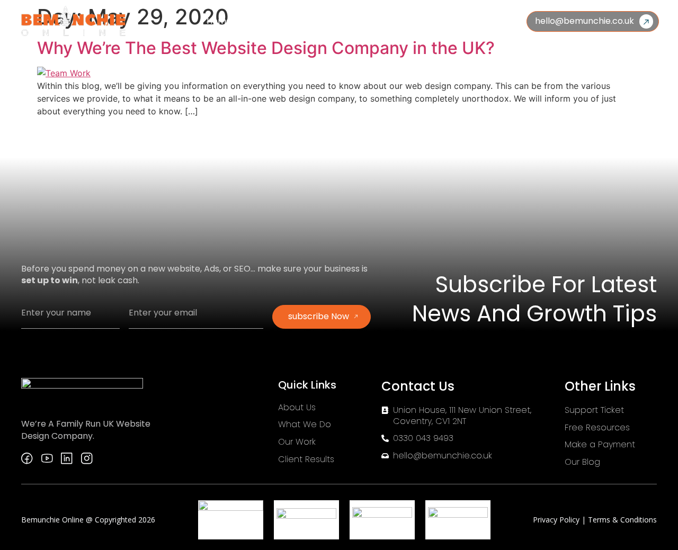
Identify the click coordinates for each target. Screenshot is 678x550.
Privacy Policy (557, 520)
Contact (471, 21)
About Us (268, 21)
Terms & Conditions (622, 520)
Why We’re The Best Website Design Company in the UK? (266, 48)
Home (219, 21)
